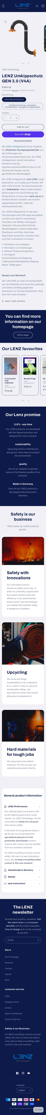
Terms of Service (12, 1019)
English (22, 1090)
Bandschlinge (30, 379)
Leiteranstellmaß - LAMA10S (10, 381)
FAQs (7, 996)
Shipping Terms (12, 1002)
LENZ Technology (19, 1108)
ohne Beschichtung (14, 99)
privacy (8, 1008)
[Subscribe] (38, 940)
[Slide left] (17, 63)
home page (23, 335)
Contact (8, 968)
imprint (8, 974)
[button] (3, 6)
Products (9, 963)
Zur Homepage (12, 957)
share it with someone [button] (15, 301)
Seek (7, 980)
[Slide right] (28, 63)
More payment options (23, 140)
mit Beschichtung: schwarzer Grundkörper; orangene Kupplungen (22, 106)
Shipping (15, 90)
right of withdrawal (13, 1013)
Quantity (5, 113)
